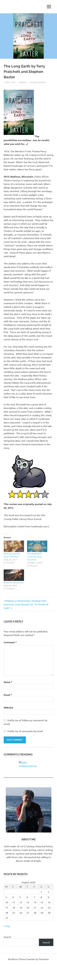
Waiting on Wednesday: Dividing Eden (25, 600)
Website (8, 707)
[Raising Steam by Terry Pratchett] (14, 546)
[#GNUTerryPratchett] (14, 575)
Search (7, 936)
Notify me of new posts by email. (25, 731)
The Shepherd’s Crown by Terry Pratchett (34, 556)
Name (8, 682)
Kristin (22, 82)
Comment (10, 642)
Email (8, 694)
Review (42, 82)
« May (7, 926)
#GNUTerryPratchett (14, 582)
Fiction (34, 82)
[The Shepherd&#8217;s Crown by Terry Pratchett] (37, 546)
